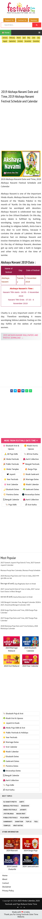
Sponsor (34, 20)
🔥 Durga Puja (31, 469)
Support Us (9, 20)
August (5, 41)
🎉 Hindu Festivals (11, 459)
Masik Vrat (20, 813)
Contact (5, 883)
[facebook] (21, 907)
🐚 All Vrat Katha (31, 454)
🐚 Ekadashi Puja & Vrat (13, 713)
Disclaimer (6, 886)
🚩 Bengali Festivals (30, 464)
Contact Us (22, 20)
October (20, 41)
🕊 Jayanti (11, 474)
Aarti (21, 801)
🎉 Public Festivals (11, 464)
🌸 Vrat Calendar (11, 484)
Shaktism (19, 821)
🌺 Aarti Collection (31, 459)
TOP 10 (28, 821)
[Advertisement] (21, 66)
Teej (36, 821)
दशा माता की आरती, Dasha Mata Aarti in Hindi (16, 597)
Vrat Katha (18, 825)
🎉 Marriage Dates (31, 479)
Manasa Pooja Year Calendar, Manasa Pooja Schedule (20, 570)
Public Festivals (10, 817)
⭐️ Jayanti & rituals (11, 723)
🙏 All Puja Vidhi (11, 454)
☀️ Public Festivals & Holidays (15, 732)
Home (4, 875)
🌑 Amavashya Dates (31, 494)
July (38, 38)
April (24, 38)
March (19, 38)
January (4, 38)
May (29, 38)
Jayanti (23, 809)
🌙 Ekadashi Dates (11, 489)
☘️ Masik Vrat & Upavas (13, 718)
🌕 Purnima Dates (11, 494)
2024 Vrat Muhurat (11, 666)
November (28, 41)
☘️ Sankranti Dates (31, 489)
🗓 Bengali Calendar (11, 499)
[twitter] (18, 907)
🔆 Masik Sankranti (31, 474)
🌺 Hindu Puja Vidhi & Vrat (14, 727)
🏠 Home (5, 32)
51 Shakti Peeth (10, 801)
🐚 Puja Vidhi (11, 504)
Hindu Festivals (10, 809)
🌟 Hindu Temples (11, 469)
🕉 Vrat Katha (31, 504)
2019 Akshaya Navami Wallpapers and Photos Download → (20, 336)
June (33, 38)
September (12, 41)
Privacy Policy (8, 890)
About (4, 879)
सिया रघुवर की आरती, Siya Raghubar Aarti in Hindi (18, 584)
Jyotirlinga (8, 813)
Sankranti (7, 821)
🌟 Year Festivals (11, 479)
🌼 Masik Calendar (31, 484)
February (12, 38)
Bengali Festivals (10, 805)
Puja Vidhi (24, 817)
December (36, 41)
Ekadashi (25, 805)
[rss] (24, 907)
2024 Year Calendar (30, 666)
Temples (6, 825)
